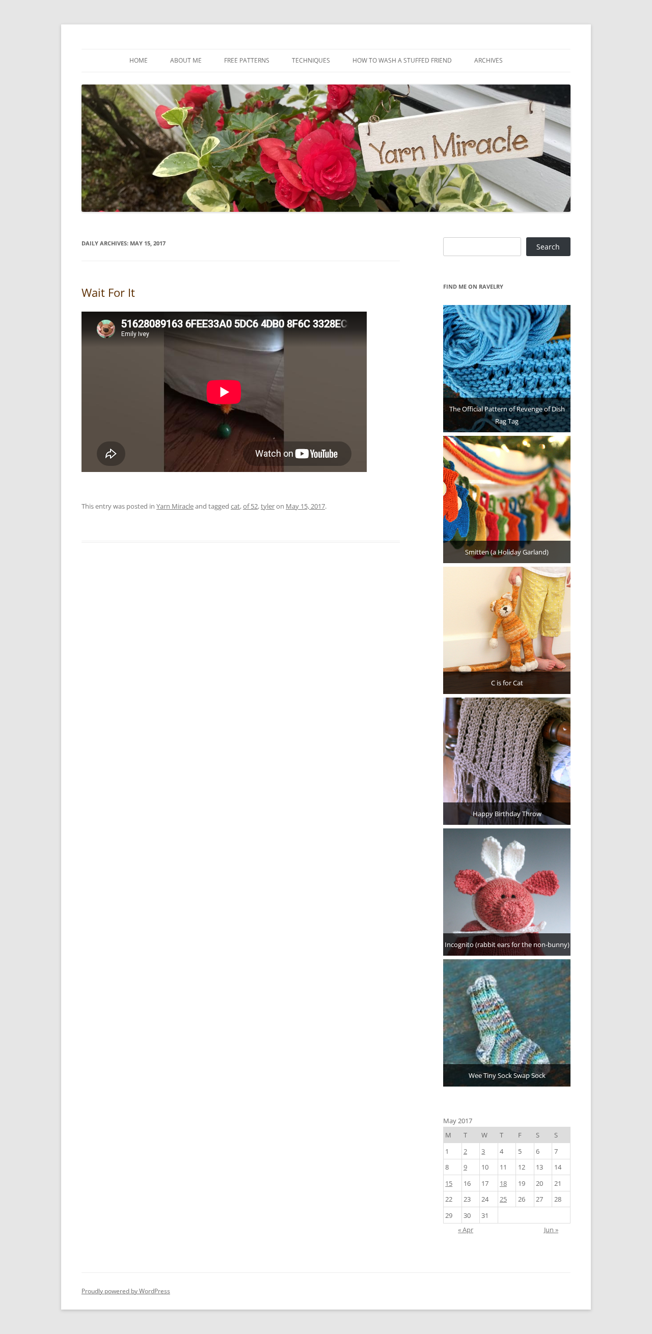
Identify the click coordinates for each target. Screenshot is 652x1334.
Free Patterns (246, 60)
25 (503, 1199)
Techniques (311, 60)
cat (235, 506)
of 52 (250, 506)
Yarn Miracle (175, 506)
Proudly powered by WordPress (126, 1291)
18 (503, 1183)
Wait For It (108, 292)
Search (548, 247)
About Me (186, 60)
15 (448, 1183)
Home (138, 60)
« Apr (465, 1229)
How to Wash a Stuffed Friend (402, 60)
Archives (488, 60)
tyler (268, 506)
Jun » (551, 1229)
